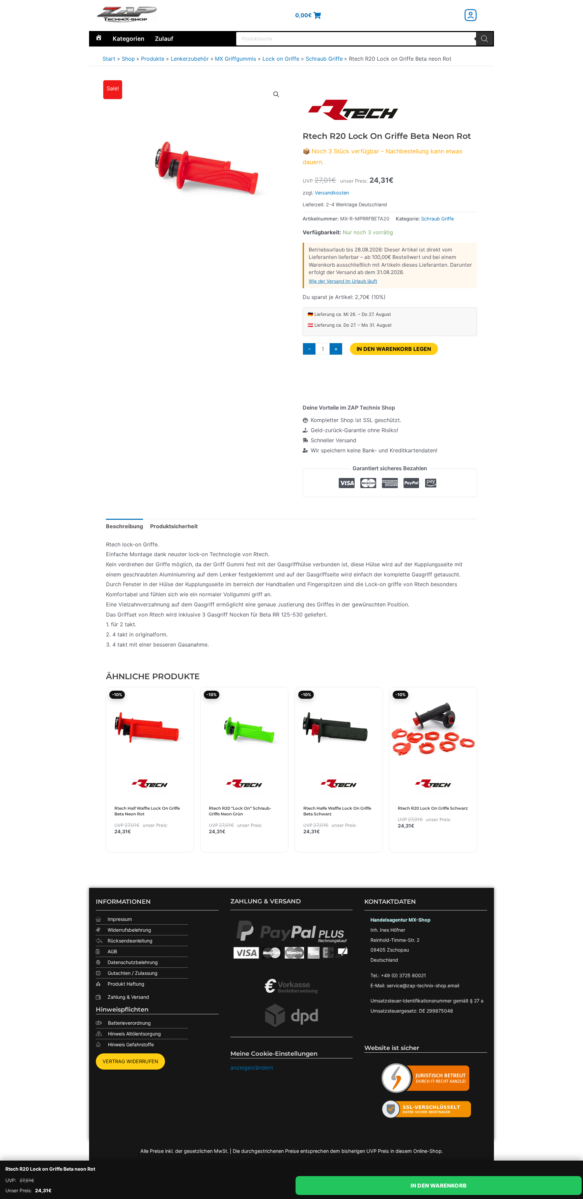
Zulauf (164, 38)
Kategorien (128, 38)
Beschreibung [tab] (124, 526)
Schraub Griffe (437, 218)
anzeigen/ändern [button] (251, 1067)
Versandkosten (332, 193)
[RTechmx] (353, 109)
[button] (276, 94)
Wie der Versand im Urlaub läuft (343, 281)
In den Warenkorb (439, 1185)
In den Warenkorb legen (394, 349)
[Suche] (484, 39)
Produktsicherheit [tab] (174, 526)
